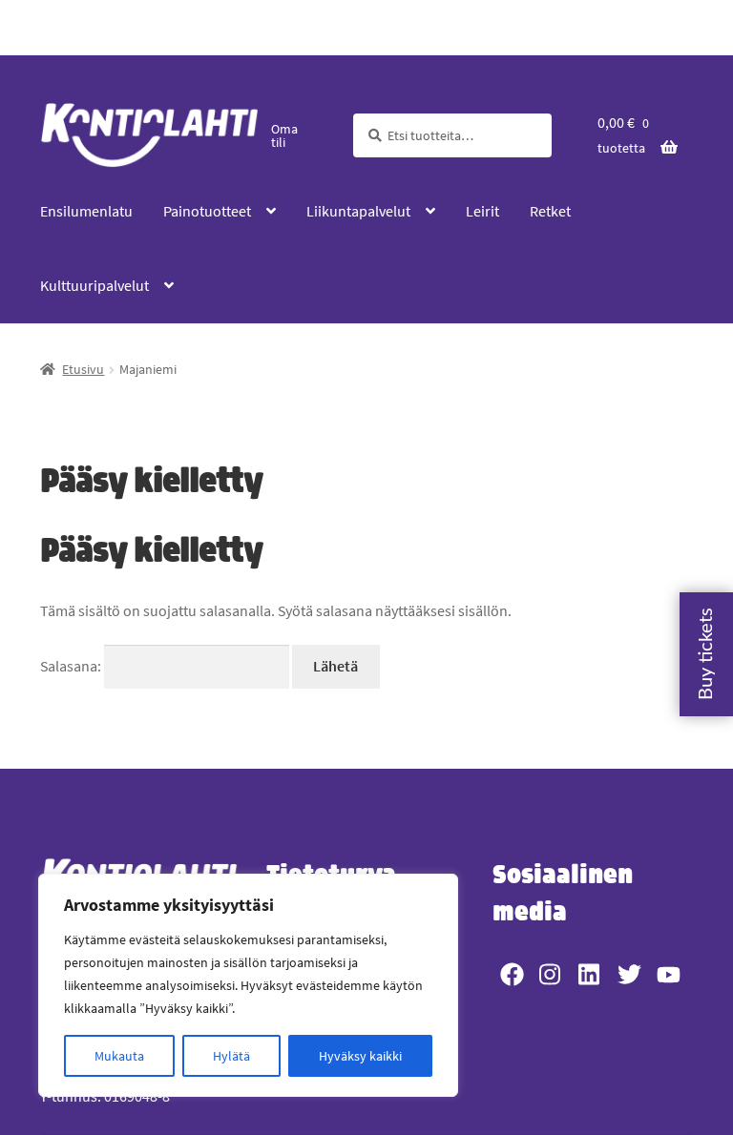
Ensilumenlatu (86, 210)
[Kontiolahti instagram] (551, 974)
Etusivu (83, 369)
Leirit (482, 210)
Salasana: (72, 665)
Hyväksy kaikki (360, 1055)
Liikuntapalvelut (358, 210)
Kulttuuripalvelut (94, 285)
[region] (248, 985)
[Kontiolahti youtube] (669, 974)
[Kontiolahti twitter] (629, 974)
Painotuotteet (207, 210)
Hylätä (231, 1055)
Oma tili (284, 135)
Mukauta (119, 1055)
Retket (550, 210)
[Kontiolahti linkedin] (590, 974)
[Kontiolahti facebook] (512, 974)
